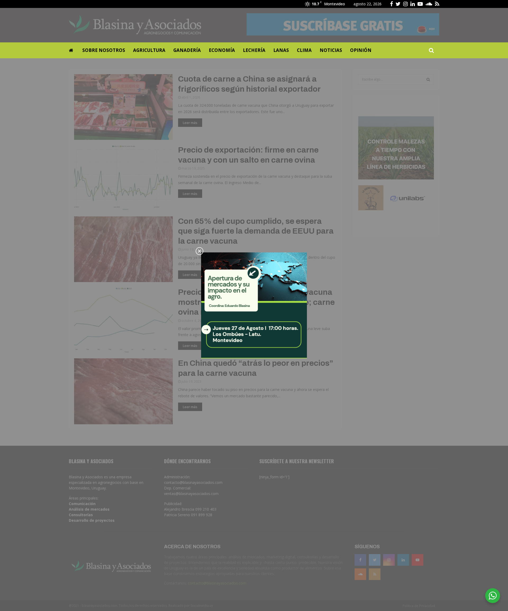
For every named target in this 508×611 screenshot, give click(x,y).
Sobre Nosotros (103, 50)
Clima (304, 50)
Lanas (281, 50)
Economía (222, 50)
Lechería (254, 50)
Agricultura (149, 50)
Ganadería (187, 50)
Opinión (360, 50)
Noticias (331, 50)
